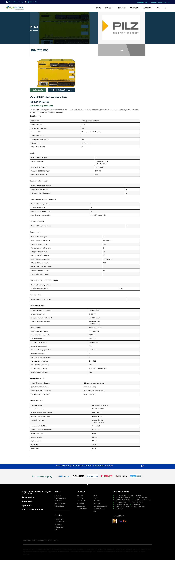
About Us (147, 8)
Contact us (134, 8)
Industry (122, 8)
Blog (157, 8)
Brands (108, 8)
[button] (142, 2)
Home (98, 8)
